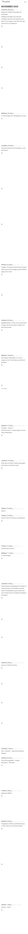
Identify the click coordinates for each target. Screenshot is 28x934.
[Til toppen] (26, 932)
